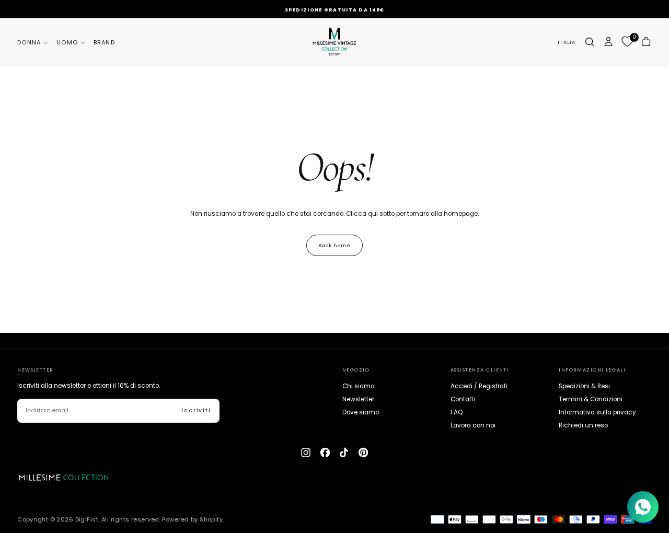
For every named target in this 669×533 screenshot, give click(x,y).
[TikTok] (344, 452)
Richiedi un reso (583, 425)
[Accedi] (608, 41)
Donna (29, 42)
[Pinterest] (363, 452)
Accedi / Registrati (479, 386)
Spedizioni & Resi (584, 386)
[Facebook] (325, 452)
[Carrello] (646, 41)
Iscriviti (196, 410)
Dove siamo (360, 412)
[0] (627, 42)
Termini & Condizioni (590, 399)
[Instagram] (306, 452)
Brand (104, 42)
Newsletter (358, 399)
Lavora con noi (473, 425)
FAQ (457, 412)
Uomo (67, 42)
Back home (334, 245)
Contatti (463, 399)
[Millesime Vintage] (63, 477)
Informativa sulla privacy (597, 412)
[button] (567, 42)
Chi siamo (358, 386)
